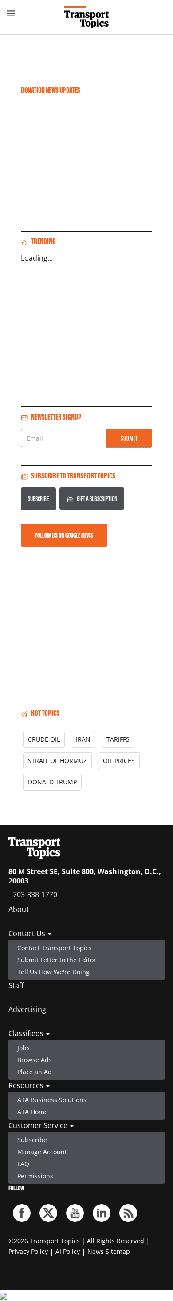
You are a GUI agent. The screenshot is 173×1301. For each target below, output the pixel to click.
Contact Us (27, 933)
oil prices (119, 760)
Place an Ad (34, 1072)
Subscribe (38, 498)
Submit (129, 438)
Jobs (23, 1048)
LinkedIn (101, 1213)
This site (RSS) (128, 1213)
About (18, 909)
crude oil (44, 739)
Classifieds (26, 1033)
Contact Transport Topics (54, 948)
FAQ (23, 1164)
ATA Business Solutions (51, 1100)
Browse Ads (34, 1060)
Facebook (22, 1213)
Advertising (27, 1009)
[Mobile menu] (11, 13)
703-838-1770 (35, 894)
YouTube (75, 1213)
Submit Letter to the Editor (56, 960)
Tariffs (118, 739)
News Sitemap (108, 1251)
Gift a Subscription (97, 498)
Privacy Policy (28, 1251)
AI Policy (67, 1251)
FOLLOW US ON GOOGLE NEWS (64, 535)
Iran (83, 739)
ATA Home (32, 1112)
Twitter (48, 1213)
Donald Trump (52, 782)
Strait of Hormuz (57, 760)
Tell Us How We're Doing (53, 972)
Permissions (35, 1176)
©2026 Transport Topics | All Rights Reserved (76, 1241)
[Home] (86, 17)
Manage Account (42, 1152)
